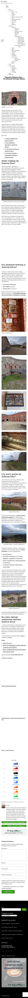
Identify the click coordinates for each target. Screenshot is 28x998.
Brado (22, 635)
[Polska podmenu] (15, 27)
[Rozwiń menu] (2, 40)
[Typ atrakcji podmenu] (14, 66)
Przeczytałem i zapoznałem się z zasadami (13, 887)
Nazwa (4, 862)
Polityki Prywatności (7, 888)
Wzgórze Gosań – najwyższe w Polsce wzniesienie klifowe (12, 930)
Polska (12, 107)
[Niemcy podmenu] (15, 57)
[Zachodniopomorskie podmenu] (23, 45)
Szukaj (3, 907)
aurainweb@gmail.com (7, 945)
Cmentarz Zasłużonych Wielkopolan (14, 822)
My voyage (4, 1)
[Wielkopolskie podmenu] (21, 36)
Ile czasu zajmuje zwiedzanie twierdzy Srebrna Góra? (11, 155)
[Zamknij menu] (7, 6)
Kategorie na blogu (7, 913)
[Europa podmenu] (12, 26)
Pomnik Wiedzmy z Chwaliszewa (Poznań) (9, 927)
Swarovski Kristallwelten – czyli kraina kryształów (10, 923)
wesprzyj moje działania (10, 832)
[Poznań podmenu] (12, 11)
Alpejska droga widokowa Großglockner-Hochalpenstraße (12, 934)
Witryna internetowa (6, 874)
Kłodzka (10, 637)
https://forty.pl (7, 643)
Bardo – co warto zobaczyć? (16, 826)
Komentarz (4, 848)
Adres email (5, 868)
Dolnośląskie (8, 107)
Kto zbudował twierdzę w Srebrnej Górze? (11, 145)
